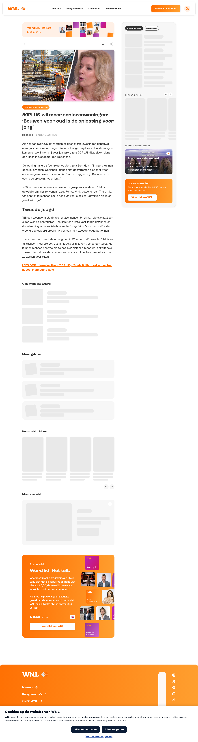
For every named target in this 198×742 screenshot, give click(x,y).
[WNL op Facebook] (174, 687)
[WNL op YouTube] (174, 694)
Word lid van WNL (166, 8)
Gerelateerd (151, 28)
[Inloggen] (187, 9)
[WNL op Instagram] (174, 675)
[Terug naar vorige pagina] (25, 44)
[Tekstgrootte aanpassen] (104, 44)
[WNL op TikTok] (174, 700)
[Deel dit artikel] (111, 44)
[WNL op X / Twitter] (174, 681)
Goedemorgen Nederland (36, 107)
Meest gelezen (134, 28)
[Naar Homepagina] (17, 8)
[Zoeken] (145, 8)
